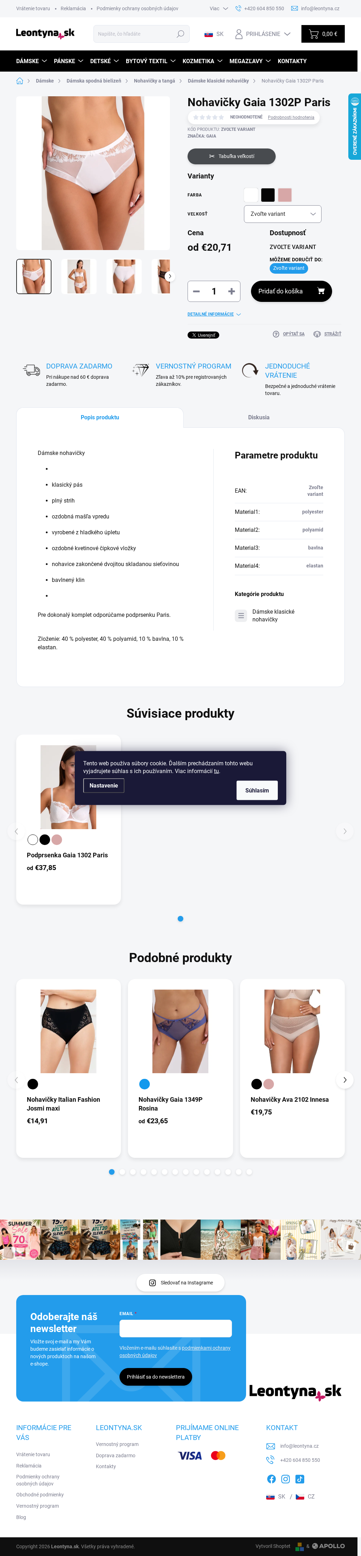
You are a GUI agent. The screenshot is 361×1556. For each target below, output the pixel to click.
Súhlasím (257, 790)
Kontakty (106, 1466)
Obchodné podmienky (40, 1494)
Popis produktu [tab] (100, 417)
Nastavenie (104, 785)
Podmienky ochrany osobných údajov (137, 8)
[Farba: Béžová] (56, 839)
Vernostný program (37, 1506)
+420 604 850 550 (300, 1460)
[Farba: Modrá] (144, 1084)
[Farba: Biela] (32, 839)
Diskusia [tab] (259, 417)
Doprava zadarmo (115, 1455)
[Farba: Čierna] (44, 839)
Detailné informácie (211, 314)
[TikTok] (299, 1477)
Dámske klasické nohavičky (273, 615)
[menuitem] (32, 61)
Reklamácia (73, 8)
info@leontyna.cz (299, 1446)
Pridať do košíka (280, 291)
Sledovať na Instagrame (187, 1282)
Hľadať (180, 34)
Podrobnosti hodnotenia (291, 117)
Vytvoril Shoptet (273, 1546)
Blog (21, 1517)
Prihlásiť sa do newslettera (156, 1377)
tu (216, 771)
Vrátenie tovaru (33, 8)
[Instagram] (285, 1477)
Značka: (202, 136)
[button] (180, 919)
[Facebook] (271, 1477)
